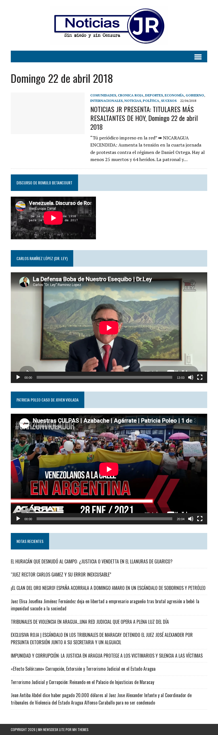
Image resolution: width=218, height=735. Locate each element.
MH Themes (80, 729)
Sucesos (169, 100)
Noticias (132, 100)
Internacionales (106, 100)
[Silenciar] (191, 377)
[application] (109, 327)
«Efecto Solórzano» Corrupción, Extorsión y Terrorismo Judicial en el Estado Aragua (83, 668)
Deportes (154, 95)
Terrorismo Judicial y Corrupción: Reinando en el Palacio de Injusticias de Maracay (82, 682)
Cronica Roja (130, 95)
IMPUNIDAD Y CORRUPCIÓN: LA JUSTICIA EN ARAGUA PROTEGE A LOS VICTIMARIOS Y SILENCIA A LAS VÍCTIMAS (107, 655)
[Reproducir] (18, 377)
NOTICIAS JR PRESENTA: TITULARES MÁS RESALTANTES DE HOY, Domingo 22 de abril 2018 (144, 118)
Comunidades (103, 95)
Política (151, 100)
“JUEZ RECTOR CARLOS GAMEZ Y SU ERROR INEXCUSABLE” (61, 574)
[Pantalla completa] (200, 377)
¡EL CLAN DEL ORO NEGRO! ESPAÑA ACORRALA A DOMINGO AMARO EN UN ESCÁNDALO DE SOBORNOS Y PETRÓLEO (108, 587)
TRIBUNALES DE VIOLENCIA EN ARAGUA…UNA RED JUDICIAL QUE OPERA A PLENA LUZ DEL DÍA (90, 621)
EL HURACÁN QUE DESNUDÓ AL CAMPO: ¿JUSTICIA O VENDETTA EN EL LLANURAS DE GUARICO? (92, 561)
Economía (174, 95)
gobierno (195, 95)
